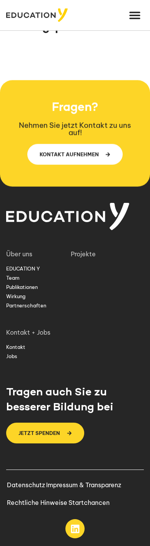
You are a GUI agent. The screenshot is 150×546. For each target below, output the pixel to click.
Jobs (11, 356)
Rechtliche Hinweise (37, 502)
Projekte (83, 254)
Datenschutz (26, 485)
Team (13, 278)
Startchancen (89, 502)
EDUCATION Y (23, 269)
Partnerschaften (26, 305)
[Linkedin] (75, 528)
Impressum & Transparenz (83, 485)
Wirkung (15, 296)
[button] (135, 15)
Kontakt (15, 347)
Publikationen (22, 287)
